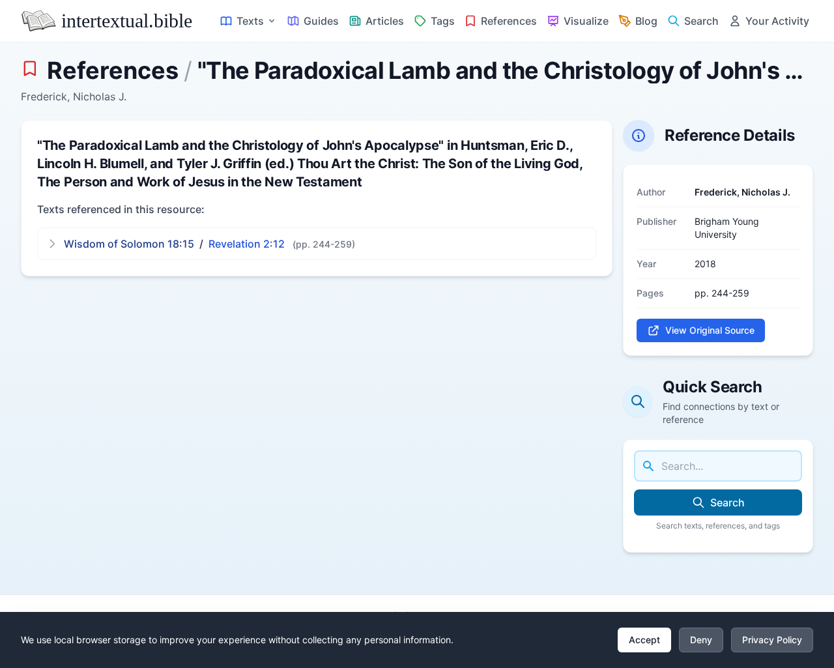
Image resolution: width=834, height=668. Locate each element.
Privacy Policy (772, 639)
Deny (701, 639)
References (113, 70)
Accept (644, 639)
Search (727, 502)
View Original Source (710, 330)
